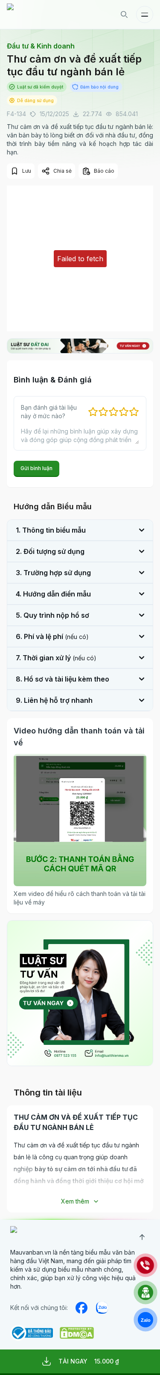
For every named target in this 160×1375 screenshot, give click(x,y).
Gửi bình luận (36, 468)
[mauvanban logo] (44, 14)
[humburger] (144, 14)
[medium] (102, 1308)
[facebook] (81, 1308)
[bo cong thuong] (31, 1333)
